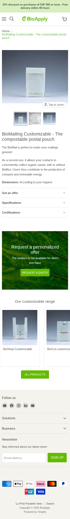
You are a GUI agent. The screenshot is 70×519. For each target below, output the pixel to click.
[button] (20, 118)
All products (35, 374)
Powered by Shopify (35, 511)
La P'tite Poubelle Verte (29, 503)
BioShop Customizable (17, 349)
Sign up (57, 457)
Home (6, 31)
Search (50, 503)
